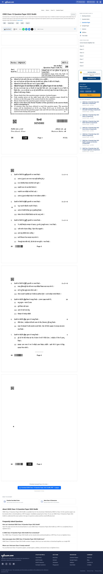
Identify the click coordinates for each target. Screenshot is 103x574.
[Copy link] (35, 29)
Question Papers (74, 557)
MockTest (55, 557)
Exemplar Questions (41, 565)
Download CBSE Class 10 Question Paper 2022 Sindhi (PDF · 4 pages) (40, 487)
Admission (55, 562)
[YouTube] (13, 563)
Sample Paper (84, 25)
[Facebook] (2, 563)
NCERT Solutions (40, 562)
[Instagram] (6, 563)
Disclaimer (82, 571)
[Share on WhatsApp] (23, 29)
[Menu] (2, 1)
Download (8, 29)
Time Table (83, 35)
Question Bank (84, 19)
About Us (89, 557)
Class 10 (53, 10)
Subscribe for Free (91, 78)
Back (74, 14)
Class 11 (82, 49)
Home (42, 10)
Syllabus (83, 32)
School (47, 10)
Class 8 (81, 62)
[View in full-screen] (75, 29)
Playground (56, 565)
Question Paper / (60, 10)
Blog (88, 560)
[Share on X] (32, 29)
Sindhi (22, 23)
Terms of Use (90, 571)
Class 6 (81, 56)
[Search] (97, 2)
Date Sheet (72, 565)
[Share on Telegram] (26, 29)
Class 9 (81, 65)
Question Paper (11, 23)
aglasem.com (9, 2)
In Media (89, 565)
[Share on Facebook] (29, 29)
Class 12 (82, 52)
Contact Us (90, 562)
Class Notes (39, 557)
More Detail (20, 20)
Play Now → (90, 95)
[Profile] (100, 2)
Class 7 (81, 59)
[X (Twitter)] (10, 563)
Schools (55, 560)
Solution (83, 29)
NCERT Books (39, 560)
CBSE (4, 23)
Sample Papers (73, 560)
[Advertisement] (39, 40)
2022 (17, 23)
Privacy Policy (98, 571)
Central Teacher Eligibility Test (87, 42)
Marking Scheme (85, 16)
